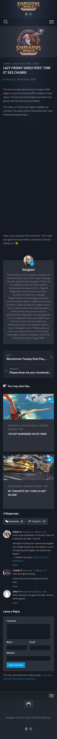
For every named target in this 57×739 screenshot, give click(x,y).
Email (32, 642)
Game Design (15, 486)
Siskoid (16, 532)
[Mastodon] (26, 14)
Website (10, 653)
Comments (15, 521)
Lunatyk (16, 570)
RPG (29, 63)
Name (10, 642)
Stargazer (11, 79)
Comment (11, 621)
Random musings (32, 486)
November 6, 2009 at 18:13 (34, 532)
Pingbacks (38, 521)
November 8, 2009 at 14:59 (34, 592)
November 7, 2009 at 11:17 (35, 570)
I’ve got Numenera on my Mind (27, 433)
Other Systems (29, 425)
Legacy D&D (19, 63)
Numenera (13, 425)
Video (36, 63)
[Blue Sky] (30, 14)
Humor (7, 63)
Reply (15, 565)
